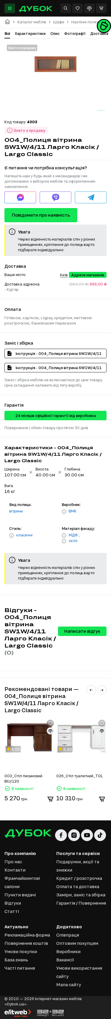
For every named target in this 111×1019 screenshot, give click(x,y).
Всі (7, 33)
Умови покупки (20, 951)
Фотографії (75, 33)
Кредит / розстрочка (79, 878)
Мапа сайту (68, 984)
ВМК (73, 511)
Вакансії (65, 959)
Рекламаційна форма (27, 934)
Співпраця (67, 934)
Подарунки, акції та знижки (77, 865)
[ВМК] (64, 511)
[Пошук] (65, 8)
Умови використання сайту (79, 972)
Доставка (99, 33)
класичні (24, 535)
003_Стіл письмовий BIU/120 (23, 778)
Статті (11, 911)
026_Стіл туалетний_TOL (79, 776)
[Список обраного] (77, 8)
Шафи (58, 22)
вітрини (16, 511)
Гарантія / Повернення (81, 903)
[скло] (64, 541)
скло (73, 540)
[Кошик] (101, 8)
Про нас (13, 861)
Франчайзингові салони (22, 882)
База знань (16, 959)
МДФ (73, 535)
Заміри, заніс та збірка (80, 894)
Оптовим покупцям (77, 943)
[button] (91, 690)
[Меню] (9, 8)
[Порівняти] (89, 8)
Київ (64, 275)
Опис (54, 33)
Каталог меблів (31, 22)
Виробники (68, 951)
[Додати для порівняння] (50, 730)
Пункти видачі (20, 894)
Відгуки (12, 903)
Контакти (14, 869)
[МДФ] (64, 535)
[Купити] (50, 799)
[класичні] (11, 535)
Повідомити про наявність (41, 215)
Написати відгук (82, 631)
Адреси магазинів (87, 275)
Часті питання (19, 968)
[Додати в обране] (50, 723)
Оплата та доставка (77, 886)
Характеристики (30, 33)
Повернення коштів (26, 943)
